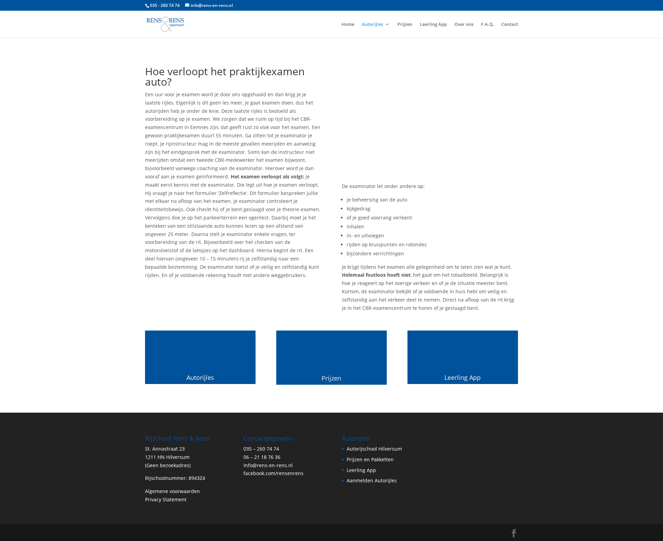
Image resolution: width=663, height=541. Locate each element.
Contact (509, 24)
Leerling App (433, 24)
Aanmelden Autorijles (372, 480)
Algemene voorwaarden (172, 491)
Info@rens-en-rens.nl (268, 465)
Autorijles (372, 24)
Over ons (463, 24)
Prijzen (404, 24)
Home (348, 24)
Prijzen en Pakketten (370, 459)
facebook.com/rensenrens (273, 473)
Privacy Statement (165, 499)
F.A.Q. (487, 24)
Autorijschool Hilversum (374, 448)
